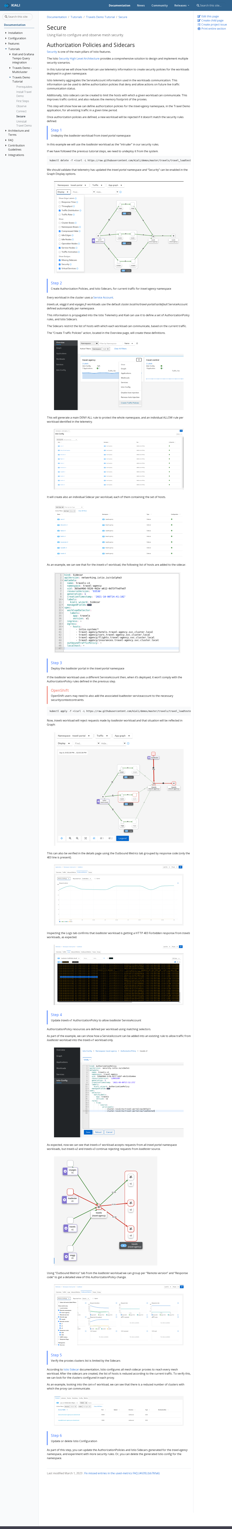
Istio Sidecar (71, 1369)
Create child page (212, 20)
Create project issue (214, 24)
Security (52, 52)
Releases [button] (180, 5)
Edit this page (210, 16)
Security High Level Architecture (79, 58)
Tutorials (76, 17)
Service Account (103, 297)
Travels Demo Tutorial (100, 17)
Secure (123, 17)
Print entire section (213, 28)
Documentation (57, 17)
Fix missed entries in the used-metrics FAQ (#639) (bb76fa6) (122, 1473)
